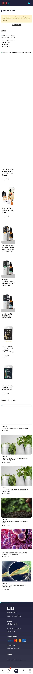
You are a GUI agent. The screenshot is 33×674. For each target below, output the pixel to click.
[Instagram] (14, 624)
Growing (5, 426)
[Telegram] (11, 624)
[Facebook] (8, 624)
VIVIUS (7, 179)
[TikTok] (16, 624)
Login (30, 672)
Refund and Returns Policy (14, 616)
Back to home (16, 24)
